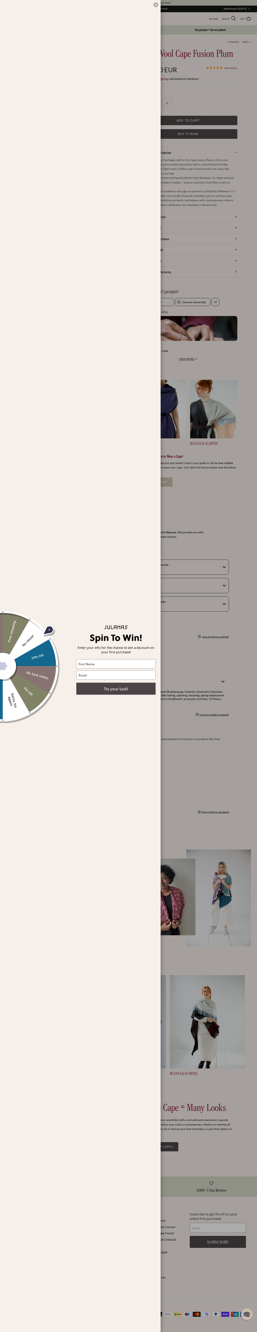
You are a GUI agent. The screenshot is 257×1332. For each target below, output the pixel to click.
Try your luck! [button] (116, 689)
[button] (247, 1314)
